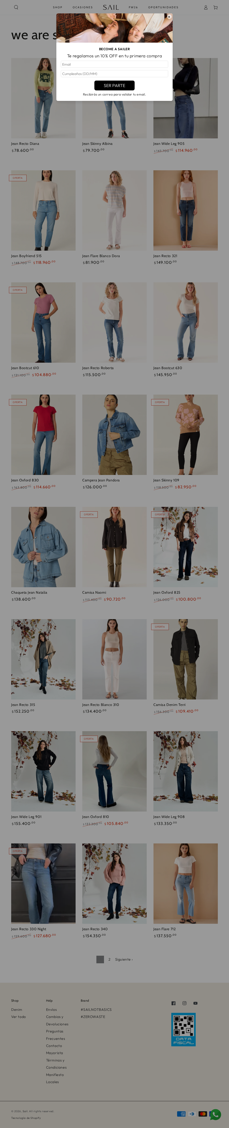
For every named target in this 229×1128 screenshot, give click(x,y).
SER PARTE (114, 85)
